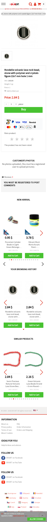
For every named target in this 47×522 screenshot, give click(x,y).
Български (12, 493)
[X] (2, 514)
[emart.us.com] (13, 4)
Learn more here (18, 516)
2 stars (17, 139)
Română (39, 493)
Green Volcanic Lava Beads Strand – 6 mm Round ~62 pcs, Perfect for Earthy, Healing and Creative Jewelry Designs (34, 384)
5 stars (32, 139)
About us (4, 424)
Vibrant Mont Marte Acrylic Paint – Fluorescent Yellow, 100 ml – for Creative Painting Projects (34, 245)
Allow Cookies (36, 519)
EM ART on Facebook (14, 458)
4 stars (27, 139)
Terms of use (6, 430)
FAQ (18, 424)
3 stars (22, 139)
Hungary (25, 502)
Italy (12, 507)
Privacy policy (6, 427)
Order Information (24, 427)
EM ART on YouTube (14, 462)
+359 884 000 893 (36, 9)
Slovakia (36, 507)
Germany (12, 498)
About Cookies (7, 433)
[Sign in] (35, 4)
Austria (25, 498)
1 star (12, 139)
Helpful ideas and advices (11, 445)
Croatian (38, 498)
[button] (9, 259)
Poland (23, 507)
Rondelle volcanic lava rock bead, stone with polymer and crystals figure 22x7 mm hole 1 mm (12, 314)
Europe (37, 502)
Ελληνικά (26, 493)
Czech (12, 502)
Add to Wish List (13, 91)
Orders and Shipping (24, 430)
